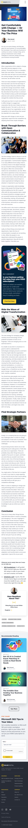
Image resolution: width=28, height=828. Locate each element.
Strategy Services (19, 778)
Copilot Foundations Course (6, 781)
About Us (17, 792)
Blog (2, 792)
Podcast (3, 794)
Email (4, 741)
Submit (8, 757)
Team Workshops (19, 780)
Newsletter (4, 797)
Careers (16, 797)
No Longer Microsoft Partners (9, 821)
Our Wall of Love (19, 794)
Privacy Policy (5, 813)
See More (14, 709)
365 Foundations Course (7, 778)
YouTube (3, 799)
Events (3, 802)
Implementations (18, 783)
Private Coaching (19, 786)
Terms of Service (5, 817)
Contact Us (17, 799)
